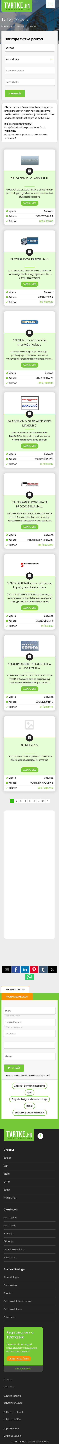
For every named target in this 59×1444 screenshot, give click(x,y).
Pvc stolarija (10, 1285)
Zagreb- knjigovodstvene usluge (29, 1099)
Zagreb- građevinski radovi (29, 1112)
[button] (50, 4)
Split (29, 1092)
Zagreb (7, 1157)
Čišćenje (8, 1241)
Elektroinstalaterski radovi (18, 1301)
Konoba (8, 1293)
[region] (29, 856)
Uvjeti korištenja (12, 1395)
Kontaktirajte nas (13, 1403)
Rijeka (29, 1106)
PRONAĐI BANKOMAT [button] (17, 996)
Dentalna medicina (14, 1249)
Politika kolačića (12, 1419)
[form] (29, 65)
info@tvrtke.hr (23, 1368)
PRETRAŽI (15, 93)
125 (43, 800)
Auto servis (10, 1225)
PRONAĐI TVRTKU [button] (15, 989)
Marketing (9, 1386)
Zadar (7, 1189)
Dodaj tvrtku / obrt (19, 1358)
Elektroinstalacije (13, 1309)
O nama (8, 1379)
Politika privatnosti (13, 1412)
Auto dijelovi (10, 1217)
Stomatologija (11, 1277)
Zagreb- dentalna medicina (29, 1085)
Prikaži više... (10, 1197)
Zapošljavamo (11, 1428)
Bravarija (8, 1233)
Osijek (7, 1181)
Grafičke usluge (12, 1435)
